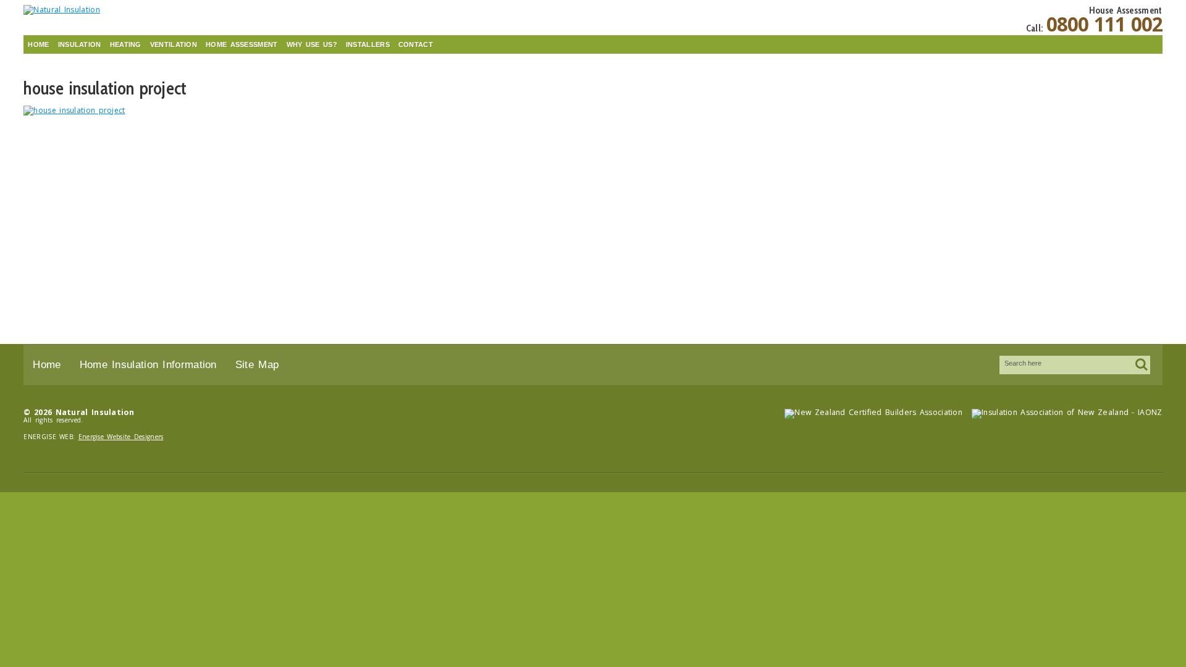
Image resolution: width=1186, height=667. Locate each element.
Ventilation (173, 44)
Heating (125, 44)
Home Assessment (242, 44)
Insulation (79, 44)
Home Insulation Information (148, 365)
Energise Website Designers (121, 436)
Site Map (257, 365)
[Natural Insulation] (109, 9)
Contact (415, 44)
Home (38, 44)
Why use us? (312, 44)
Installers (368, 44)
